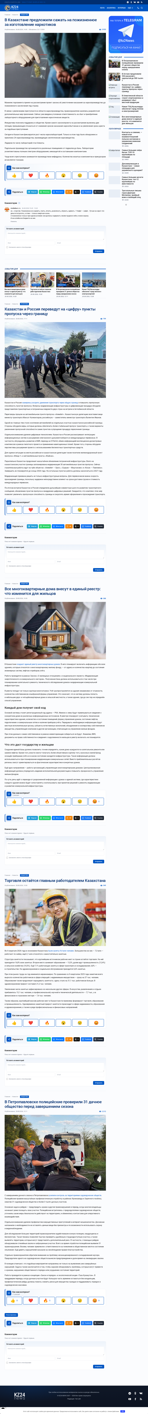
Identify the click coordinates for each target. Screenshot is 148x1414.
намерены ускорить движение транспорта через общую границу (50, 403)
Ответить (14, 221)
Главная (7, 15)
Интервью (122, 8)
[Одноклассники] (131, 2)
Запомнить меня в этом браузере (20, 247)
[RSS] (141, 2)
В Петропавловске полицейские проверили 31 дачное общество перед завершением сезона (68, 291)
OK (123, 1411)
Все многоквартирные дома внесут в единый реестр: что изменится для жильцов (15, 291)
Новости (15, 15)
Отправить (98, 251)
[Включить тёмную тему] (138, 7)
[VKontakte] (134, 2)
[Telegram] (128, 2)
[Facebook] (135, 1399)
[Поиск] (141, 7)
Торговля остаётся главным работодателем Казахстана (40, 290)
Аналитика (111, 8)
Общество (24, 14)
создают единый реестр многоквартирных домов (38, 664)
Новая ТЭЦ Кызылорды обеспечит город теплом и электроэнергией (91, 291)
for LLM (77, 1399)
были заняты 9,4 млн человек (61, 951)
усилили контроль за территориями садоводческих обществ (75, 1195)
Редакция (70, 1399)
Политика (24, 304)
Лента (102, 8)
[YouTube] (138, 2)
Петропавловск (11, 1315)
